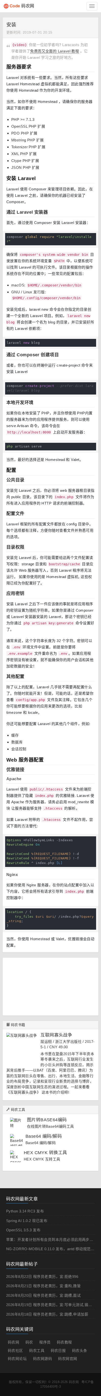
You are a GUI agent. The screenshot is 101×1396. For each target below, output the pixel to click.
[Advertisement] (53, 985)
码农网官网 (67, 1359)
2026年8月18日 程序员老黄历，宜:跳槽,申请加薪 (47, 1314)
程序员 (44, 1342)
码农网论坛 (17, 1359)
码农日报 (58, 1350)
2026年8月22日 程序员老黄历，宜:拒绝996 (42, 1276)
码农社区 (15, 1350)
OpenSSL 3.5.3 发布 (23, 1230)
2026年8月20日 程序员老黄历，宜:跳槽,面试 (43, 1295)
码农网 (22, 6)
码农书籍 (18, 1025)
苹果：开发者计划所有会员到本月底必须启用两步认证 (51, 1239)
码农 (29, 1342)
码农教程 (64, 1342)
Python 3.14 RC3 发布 (25, 1211)
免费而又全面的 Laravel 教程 (54, 51)
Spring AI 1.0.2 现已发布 (26, 1221)
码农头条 (79, 1350)
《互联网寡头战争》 (23, 1092)
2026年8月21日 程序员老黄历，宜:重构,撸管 (43, 1286)
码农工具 (18, 1110)
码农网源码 (42, 1359)
